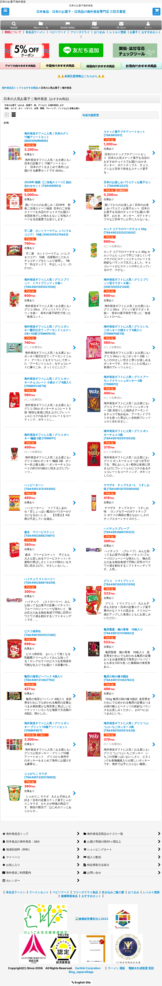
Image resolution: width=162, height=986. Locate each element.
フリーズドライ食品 (85, 892)
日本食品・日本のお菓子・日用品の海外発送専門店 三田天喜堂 (81, 11)
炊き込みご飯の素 (113, 892)
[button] (5, 11)
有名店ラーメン (35, 32)
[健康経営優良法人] (90, 918)
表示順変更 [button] (92, 115)
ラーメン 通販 (116, 968)
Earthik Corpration (88, 968)
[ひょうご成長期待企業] (96, 948)
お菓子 (134, 32)
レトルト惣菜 (117, 32)
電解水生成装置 (138, 968)
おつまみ (99, 32)
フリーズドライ (80, 32)
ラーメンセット (39, 892)
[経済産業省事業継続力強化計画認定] (63, 948)
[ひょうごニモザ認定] (45, 918)
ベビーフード (57, 32)
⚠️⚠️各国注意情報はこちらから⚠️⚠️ (81, 76)
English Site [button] (82, 982)
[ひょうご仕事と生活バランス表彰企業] (34, 948)
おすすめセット (151, 32)
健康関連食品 (69, 896)
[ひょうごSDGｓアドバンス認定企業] (123, 918)
